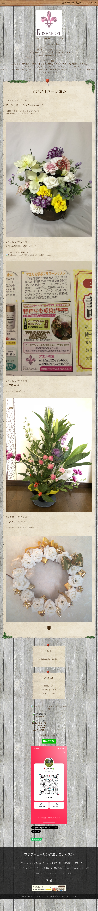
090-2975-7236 (87, 2)
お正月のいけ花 (14, 385)
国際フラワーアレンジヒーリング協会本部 (42, 896)
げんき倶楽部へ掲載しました (21, 246)
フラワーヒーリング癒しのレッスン (49, 854)
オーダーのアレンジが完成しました (25, 105)
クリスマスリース (15, 521)
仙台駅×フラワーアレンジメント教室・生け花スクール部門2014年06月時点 (39, 726)
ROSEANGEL (41, 716)
